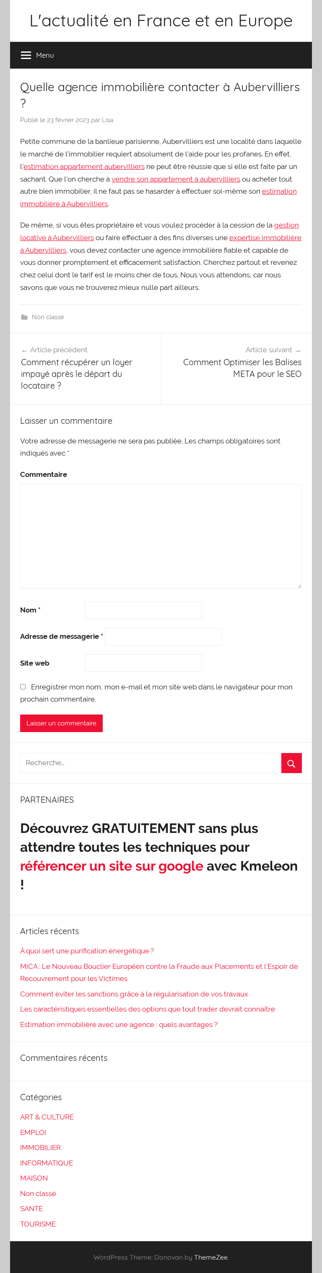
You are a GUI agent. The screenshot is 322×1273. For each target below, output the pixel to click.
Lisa (107, 120)
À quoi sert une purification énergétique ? (87, 951)
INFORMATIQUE (46, 1163)
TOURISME (38, 1224)
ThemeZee (211, 1257)
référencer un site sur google (111, 865)
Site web (34, 663)
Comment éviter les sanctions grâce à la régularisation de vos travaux (134, 994)
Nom (30, 610)
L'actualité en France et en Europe (161, 20)
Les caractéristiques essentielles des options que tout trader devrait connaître (147, 1009)
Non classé (48, 317)
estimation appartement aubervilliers (84, 166)
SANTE (31, 1208)
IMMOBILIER (40, 1147)
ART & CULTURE (47, 1117)
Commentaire (43, 474)
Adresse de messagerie (61, 636)
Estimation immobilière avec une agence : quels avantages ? (119, 1024)
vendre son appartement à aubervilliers (176, 179)
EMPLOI (33, 1132)
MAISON (34, 1178)
